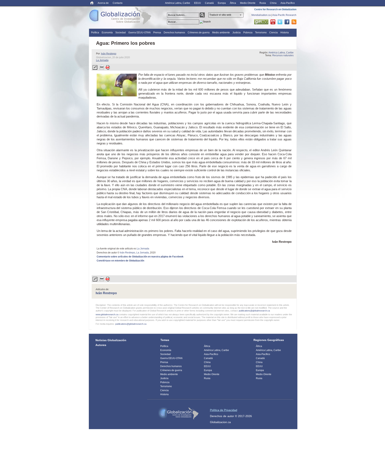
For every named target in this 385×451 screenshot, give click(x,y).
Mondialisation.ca (261, 15)
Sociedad (120, 32)
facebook (287, 21)
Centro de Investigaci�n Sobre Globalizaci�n (178, 413)
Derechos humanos (174, 32)
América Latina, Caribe (177, 3)
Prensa (157, 32)
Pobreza (247, 32)
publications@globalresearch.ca (254, 310)
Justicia (236, 32)
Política (95, 32)
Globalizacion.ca (220, 422)
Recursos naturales (283, 55)
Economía (107, 32)
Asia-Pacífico (288, 3)
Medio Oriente (247, 3)
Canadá (209, 3)
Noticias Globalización (110, 340)
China (273, 3)
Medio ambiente (221, 32)
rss (294, 21)
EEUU (197, 3)
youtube (273, 21)
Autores (100, 345)
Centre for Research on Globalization (275, 9)
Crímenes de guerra (199, 32)
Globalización (121, 16)
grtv (261, 21)
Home (92, 2)
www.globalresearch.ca (107, 314)
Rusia (262, 3)
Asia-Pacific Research (284, 15)
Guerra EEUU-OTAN (139, 32)
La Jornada (102, 60)
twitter (280, 21)
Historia (284, 32)
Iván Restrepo (108, 53)
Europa (222, 3)
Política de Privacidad (223, 410)
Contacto (118, 3)
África (233, 3)
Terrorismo (261, 32)
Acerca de (103, 3)
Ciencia (273, 32)
